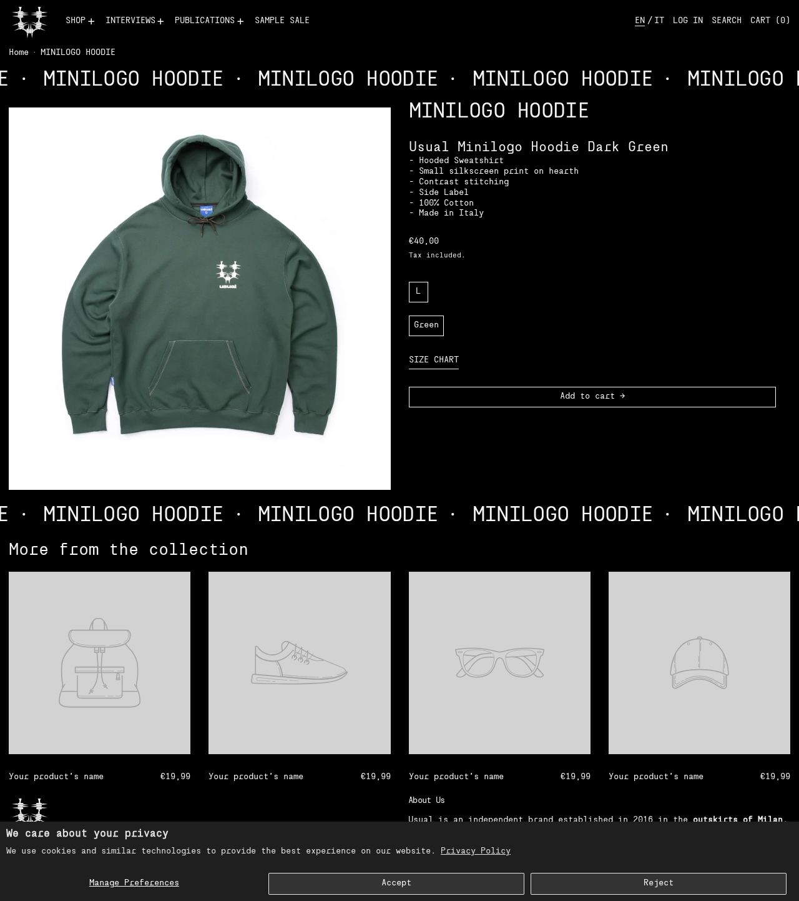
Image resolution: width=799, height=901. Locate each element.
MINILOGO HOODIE (78, 52)
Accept (396, 883)
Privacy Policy (476, 851)
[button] (727, 21)
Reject (659, 883)
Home (19, 52)
